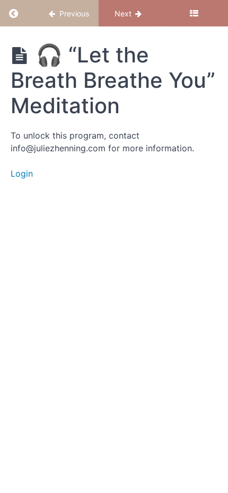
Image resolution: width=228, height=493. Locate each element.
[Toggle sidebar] (194, 13)
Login (22, 173)
